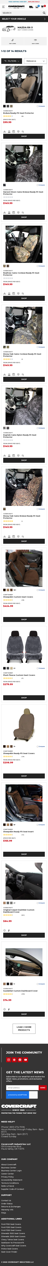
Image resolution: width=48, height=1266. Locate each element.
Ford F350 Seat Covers (11, 1230)
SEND (42, 1088)
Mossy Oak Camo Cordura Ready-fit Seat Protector (22, 355)
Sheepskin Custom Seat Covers (18, 597)
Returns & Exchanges (11, 1206)
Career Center (7, 1174)
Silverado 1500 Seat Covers (13, 1233)
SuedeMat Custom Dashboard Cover (20, 991)
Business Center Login (11, 1171)
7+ (14, 746)
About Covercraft (8, 1164)
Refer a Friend (7, 1186)
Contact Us (6, 1200)
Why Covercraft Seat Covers (13, 1246)
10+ (15, 590)
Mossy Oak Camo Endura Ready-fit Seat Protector (21, 517)
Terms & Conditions (10, 1183)
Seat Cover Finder (9, 1252)
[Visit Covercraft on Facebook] (19, 1059)
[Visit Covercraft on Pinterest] (14, 1059)
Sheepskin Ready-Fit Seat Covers (19, 753)
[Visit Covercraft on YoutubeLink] (25, 1059)
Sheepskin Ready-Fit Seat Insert (18, 832)
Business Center (8, 1168)
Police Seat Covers (9, 1249)
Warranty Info (7, 1210)
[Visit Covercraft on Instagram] (8, 1059)
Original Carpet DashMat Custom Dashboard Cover (18, 911)
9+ (14, 825)
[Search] (44, 12)
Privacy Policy (7, 1177)
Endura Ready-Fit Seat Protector (18, 113)
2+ (14, 668)
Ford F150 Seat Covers (11, 1224)
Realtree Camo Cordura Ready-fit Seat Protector (21, 274)
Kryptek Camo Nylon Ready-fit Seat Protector (19, 436)
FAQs (3, 1213)
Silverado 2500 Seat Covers (13, 1236)
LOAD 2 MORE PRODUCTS (24, 1028)
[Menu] (3, 7)
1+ (14, 984)
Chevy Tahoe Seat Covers (12, 1239)
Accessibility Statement (11, 1180)
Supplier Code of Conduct (12, 1189)
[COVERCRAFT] (16, 6)
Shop (24, 136)
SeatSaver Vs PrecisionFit (12, 1243)
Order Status (7, 1204)
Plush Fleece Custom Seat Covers (19, 675)
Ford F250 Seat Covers (11, 1227)
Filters (12, 61)
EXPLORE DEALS (34, 2)
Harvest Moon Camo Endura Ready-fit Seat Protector (23, 193)
